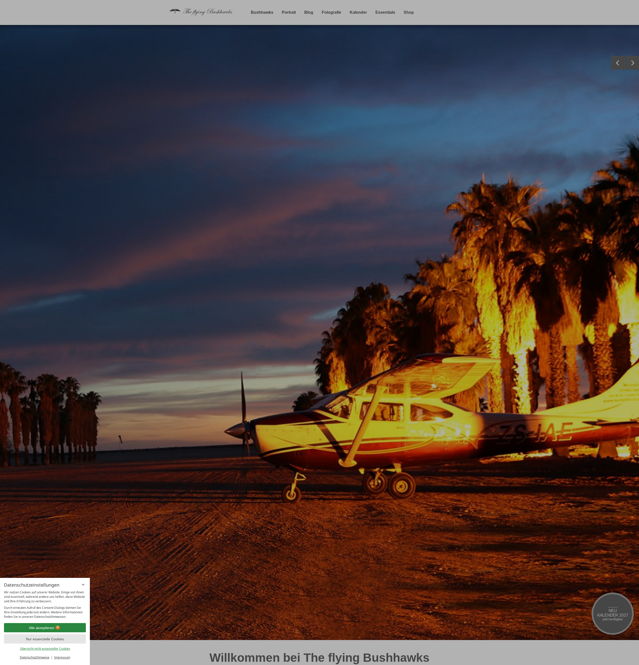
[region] (45, 604)
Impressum (62, 657)
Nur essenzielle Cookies (45, 639)
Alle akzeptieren (41, 628)
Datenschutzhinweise (34, 657)
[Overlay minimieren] (83, 584)
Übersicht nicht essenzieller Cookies (45, 649)
